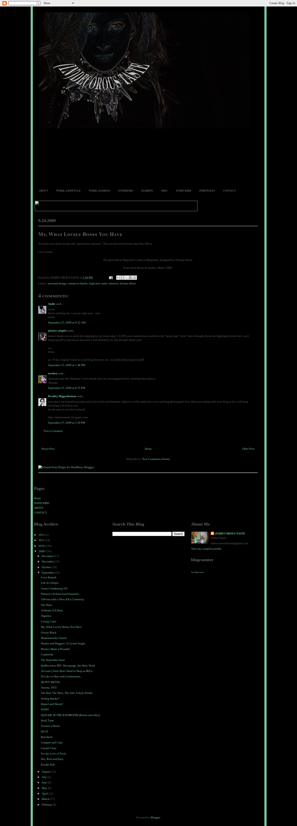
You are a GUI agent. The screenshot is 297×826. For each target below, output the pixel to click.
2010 (41, 545)
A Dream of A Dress (52, 610)
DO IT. (44, 731)
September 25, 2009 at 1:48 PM (66, 365)
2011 (41, 540)
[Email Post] (111, 277)
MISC (164, 190)
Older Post (248, 448)
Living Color (48, 621)
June (45, 782)
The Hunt (46, 605)
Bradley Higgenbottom (62, 396)
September (48, 572)
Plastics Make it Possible (55, 649)
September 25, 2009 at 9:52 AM (67, 322)
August (46, 771)
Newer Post (48, 448)
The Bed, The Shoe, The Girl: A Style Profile (67, 693)
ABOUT (43, 190)
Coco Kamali (48, 577)
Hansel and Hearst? (52, 704)
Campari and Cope (52, 742)
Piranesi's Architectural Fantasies (60, 593)
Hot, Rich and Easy (52, 759)
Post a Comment (53, 431)
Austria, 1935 (49, 687)
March (46, 799)
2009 (41, 551)
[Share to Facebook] (130, 277)
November (48, 561)
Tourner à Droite (50, 726)
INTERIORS (125, 190)
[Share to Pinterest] (135, 277)
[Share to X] (126, 277)
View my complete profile (206, 548)
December (48, 556)
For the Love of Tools (53, 753)
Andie (51, 303)
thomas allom (128, 283)
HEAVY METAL (50, 682)
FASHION (147, 190)
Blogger (155, 817)
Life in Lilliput (49, 582)
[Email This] (118, 277)
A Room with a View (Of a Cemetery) (62, 599)
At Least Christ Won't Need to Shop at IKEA (66, 671)
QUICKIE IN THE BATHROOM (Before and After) (70, 715)
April (45, 793)
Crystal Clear (48, 748)
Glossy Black (49, 632)
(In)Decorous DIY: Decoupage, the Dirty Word (68, 665)
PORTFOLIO (207, 190)
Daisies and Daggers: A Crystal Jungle (63, 643)
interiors (113, 283)
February (47, 804)
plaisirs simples (57, 330)
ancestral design (57, 283)
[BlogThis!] (122, 277)
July (44, 777)
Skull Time (47, 720)
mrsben (52, 373)
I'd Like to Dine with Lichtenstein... (61, 676)
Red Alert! (47, 737)
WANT (45, 709)
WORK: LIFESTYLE (68, 190)
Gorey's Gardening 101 (54, 588)
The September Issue (53, 660)
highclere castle (98, 283)
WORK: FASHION (99, 190)
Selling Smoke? (50, 698)
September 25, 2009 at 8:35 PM (66, 388)
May (45, 788)
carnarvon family (78, 283)
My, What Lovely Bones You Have (80, 234)
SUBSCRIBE (183, 190)
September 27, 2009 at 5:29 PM (66, 422)
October (47, 567)
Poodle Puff (48, 764)
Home (148, 448)
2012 (41, 534)
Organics (46, 615)
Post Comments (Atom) (156, 459)
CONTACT (229, 190)
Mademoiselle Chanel (54, 638)
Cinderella (47, 654)
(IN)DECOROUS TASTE (230, 533)
